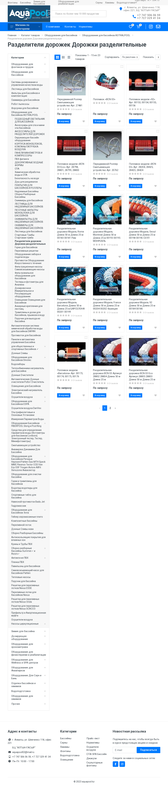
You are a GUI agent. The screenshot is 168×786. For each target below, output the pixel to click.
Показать (148, 57)
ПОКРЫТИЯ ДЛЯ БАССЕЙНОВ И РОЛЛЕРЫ (28, 186)
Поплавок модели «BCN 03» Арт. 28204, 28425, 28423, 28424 (142, 167)
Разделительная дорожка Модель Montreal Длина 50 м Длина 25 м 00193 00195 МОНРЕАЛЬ (106, 234)
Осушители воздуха (22, 397)
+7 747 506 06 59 (148, 15)
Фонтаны (13, 2)
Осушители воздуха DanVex (26, 408)
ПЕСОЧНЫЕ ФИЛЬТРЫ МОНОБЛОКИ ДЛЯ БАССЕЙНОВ (26, 213)
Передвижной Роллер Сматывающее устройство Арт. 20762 (105, 167)
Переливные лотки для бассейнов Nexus (23, 593)
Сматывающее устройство (25, 445)
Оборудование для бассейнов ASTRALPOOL (106, 35)
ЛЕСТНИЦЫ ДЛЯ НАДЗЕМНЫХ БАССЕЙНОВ (29, 205)
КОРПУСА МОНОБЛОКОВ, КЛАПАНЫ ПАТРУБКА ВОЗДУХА (28, 146)
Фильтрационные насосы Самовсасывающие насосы (29, 268)
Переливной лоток (21, 525)
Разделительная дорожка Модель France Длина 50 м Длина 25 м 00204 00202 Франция (107, 304)
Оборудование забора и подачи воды (28, 255)
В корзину (64, 121)
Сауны (99, 2)
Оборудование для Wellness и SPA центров (24, 661)
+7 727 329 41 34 (148, 18)
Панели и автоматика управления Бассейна (23, 341)
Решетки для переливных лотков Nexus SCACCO (25, 607)
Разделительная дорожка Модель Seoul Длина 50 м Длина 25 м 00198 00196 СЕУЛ (142, 233)
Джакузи (91, 758)
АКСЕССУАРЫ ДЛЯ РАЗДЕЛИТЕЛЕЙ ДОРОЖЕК (30, 132)
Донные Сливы (19, 353)
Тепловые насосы (21, 577)
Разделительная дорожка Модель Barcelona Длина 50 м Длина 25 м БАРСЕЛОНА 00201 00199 (71, 305)
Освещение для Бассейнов (26, 386)
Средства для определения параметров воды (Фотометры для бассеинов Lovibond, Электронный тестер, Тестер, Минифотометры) (28, 435)
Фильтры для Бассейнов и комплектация (25, 94)
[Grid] (57, 57)
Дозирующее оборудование (19, 638)
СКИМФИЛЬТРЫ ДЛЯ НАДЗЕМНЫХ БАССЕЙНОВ (29, 220)
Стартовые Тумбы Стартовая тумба (24, 236)
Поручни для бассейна (23, 581)
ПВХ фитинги (22, 159)
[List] (69, 57)
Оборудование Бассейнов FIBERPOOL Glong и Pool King (26, 424)
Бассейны (25, 2)
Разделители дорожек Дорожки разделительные (30, 242)
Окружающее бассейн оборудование (27, 139)
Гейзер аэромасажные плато (27, 516)
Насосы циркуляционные (25, 623)
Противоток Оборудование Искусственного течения (29, 262)
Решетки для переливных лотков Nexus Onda (25, 600)
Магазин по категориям (22, 27)
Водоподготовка (126, 2)
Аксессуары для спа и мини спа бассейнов (29, 126)
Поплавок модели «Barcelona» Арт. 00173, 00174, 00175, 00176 (70, 373)
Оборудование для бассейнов (61, 35)
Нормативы (92, 742)
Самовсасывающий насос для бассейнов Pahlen (27, 571)
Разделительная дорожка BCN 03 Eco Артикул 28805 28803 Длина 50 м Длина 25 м (142, 375)
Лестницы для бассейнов (25, 89)
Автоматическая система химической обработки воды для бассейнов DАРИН (26, 328)
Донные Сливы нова (22, 529)
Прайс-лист (93, 738)
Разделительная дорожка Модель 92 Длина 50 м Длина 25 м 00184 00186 (142, 304)
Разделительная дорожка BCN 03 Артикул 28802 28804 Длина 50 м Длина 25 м (107, 375)
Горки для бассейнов (26, 247)
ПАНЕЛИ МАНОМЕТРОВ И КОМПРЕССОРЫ (28, 154)
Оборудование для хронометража (22, 645)
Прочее (15, 703)
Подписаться (148, 749)
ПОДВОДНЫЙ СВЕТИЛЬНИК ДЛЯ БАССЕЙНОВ (30, 120)
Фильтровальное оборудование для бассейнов (25, 276)
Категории (17, 57)
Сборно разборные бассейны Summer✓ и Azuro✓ (23, 551)
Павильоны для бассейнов (25, 566)
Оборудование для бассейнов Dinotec (21, 358)
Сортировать (112, 57)
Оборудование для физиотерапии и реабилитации (28, 653)
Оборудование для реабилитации (68, 2)
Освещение (66, 759)
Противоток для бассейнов (26, 335)
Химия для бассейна (23, 631)
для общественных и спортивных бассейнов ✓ (25, 347)
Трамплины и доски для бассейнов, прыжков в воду (30, 313)
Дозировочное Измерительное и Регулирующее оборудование (24, 292)
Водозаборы (18, 364)
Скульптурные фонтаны (94, 764)
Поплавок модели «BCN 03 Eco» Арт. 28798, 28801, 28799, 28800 (70, 167)
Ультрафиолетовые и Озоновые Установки (23, 413)
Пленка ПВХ (17, 562)
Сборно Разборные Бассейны (27, 533)
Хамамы (109, 2)
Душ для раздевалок (26, 181)
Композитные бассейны (24, 521)
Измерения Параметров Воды (27, 419)
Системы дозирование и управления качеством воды (27, 83)
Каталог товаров (30, 35)
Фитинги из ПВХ (19, 557)
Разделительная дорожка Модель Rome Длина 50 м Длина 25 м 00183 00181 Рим (70, 233)
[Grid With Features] (63, 57)
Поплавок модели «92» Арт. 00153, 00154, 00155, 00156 (143, 102)
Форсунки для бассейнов (24, 108)
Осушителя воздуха (92, 748)
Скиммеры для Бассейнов (25, 100)
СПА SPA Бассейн (96, 754)
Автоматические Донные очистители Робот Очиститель (27, 380)
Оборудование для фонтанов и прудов (22, 66)
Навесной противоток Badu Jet (28, 501)
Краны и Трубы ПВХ (21, 544)
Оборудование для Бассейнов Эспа (21, 511)
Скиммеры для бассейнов (29, 200)
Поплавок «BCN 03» (104, 99)
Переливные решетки (26, 250)
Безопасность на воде (27, 178)
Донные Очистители (22, 375)
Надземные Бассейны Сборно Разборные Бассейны (27, 194)
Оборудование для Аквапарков (22, 669)
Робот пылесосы (20, 104)
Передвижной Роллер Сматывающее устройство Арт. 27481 (69, 102)
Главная (12, 35)
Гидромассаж (18, 505)
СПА (17, 168)
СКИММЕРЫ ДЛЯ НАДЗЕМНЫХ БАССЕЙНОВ (29, 226)
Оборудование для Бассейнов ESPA (21, 402)
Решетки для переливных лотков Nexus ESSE (25, 586)
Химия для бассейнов (39, 2)
